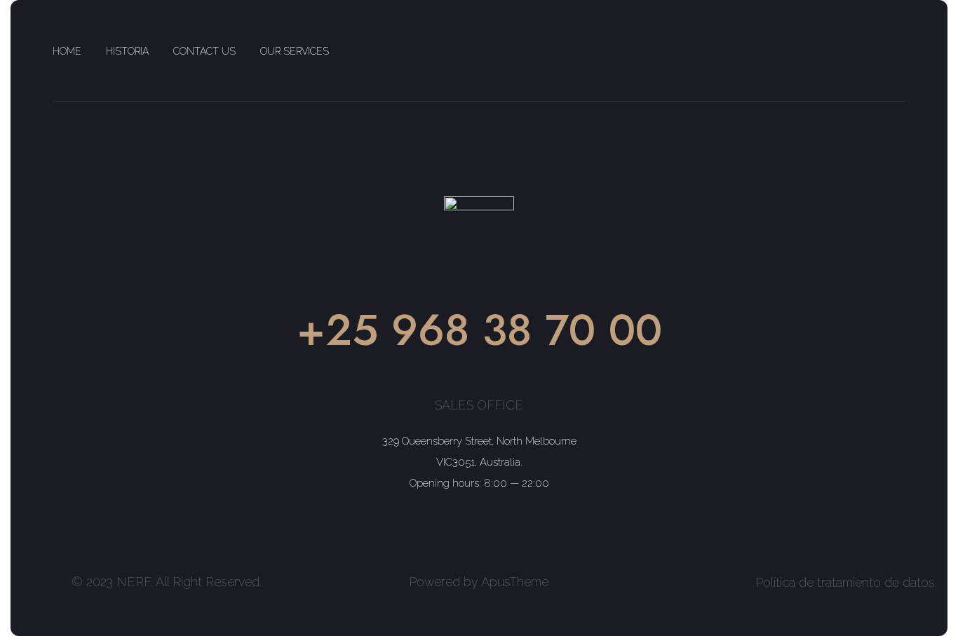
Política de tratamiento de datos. (846, 582)
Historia (127, 51)
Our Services (294, 51)
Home (67, 51)
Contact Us (204, 51)
